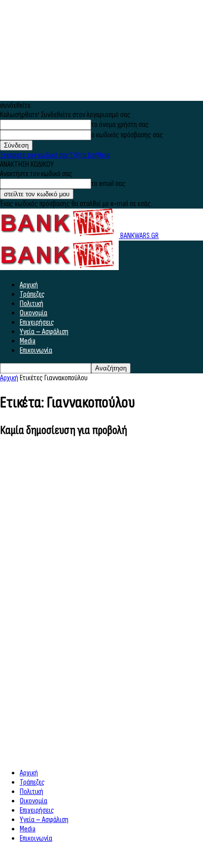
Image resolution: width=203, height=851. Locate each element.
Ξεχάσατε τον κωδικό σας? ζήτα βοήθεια (55, 155)
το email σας (108, 183)
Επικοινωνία (36, 350)
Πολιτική (31, 303)
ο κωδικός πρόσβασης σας (127, 135)
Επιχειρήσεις (37, 322)
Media (27, 341)
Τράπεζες (32, 294)
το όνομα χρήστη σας (120, 124)
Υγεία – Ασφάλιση (44, 331)
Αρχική (29, 285)
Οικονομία (33, 313)
